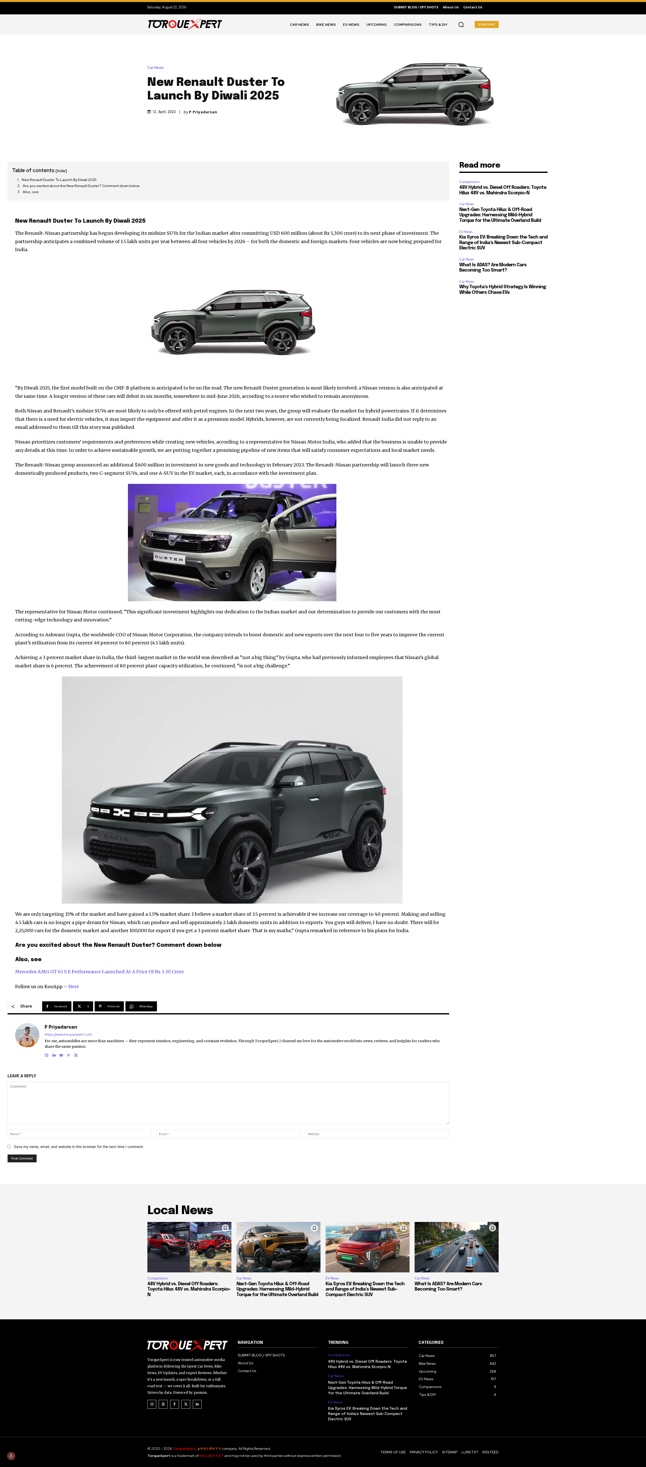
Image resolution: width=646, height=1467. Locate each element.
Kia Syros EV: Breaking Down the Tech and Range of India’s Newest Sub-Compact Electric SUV (503, 242)
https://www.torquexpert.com (68, 1034)
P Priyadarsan (203, 112)
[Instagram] (46, 1054)
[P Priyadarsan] (27, 1040)
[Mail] (61, 1054)
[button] (461, 24)
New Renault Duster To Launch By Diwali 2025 (59, 179)
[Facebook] (174, 1404)
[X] (68, 1054)
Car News (155, 68)
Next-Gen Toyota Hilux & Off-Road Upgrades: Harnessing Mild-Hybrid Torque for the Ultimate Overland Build (500, 215)
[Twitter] (185, 1404)
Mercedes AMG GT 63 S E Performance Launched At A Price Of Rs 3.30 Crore (99, 972)
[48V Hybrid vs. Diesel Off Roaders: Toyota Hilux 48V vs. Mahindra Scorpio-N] (189, 1247)
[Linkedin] (54, 1054)
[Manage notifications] (11, 1456)
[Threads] (76, 1054)
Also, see (31, 192)
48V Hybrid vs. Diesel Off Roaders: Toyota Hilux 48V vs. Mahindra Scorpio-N (189, 1289)
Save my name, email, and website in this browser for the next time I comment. (79, 1146)
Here (73, 986)
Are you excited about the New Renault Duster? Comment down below (81, 186)
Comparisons (469, 182)
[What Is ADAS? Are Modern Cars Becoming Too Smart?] (457, 1247)
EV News (465, 232)
